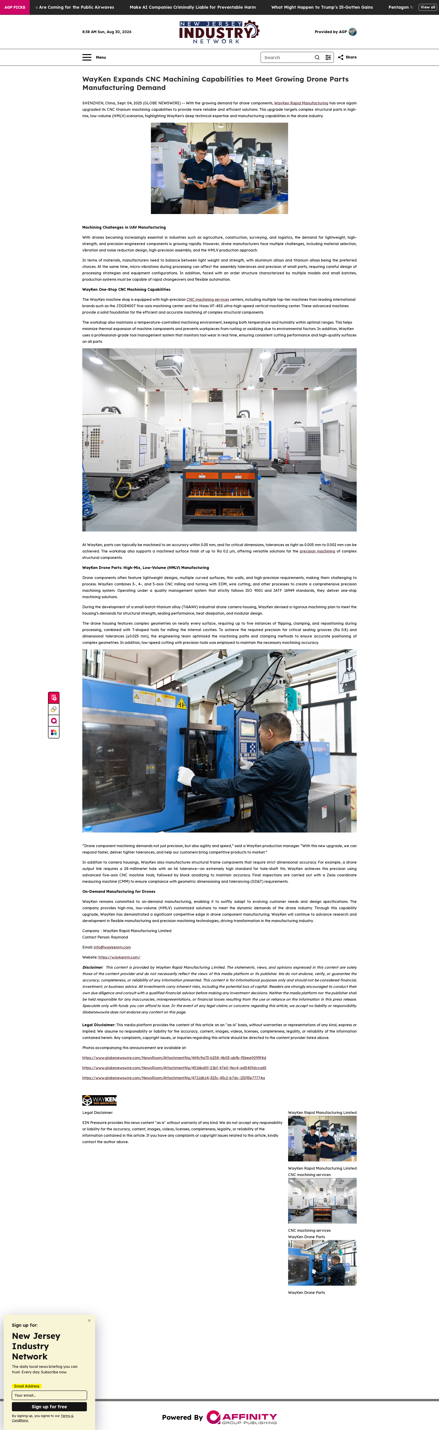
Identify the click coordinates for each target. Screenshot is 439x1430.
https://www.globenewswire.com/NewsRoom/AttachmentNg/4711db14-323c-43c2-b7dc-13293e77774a (173, 1078)
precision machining (317, 551)
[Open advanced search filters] (328, 57)
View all (428, 7)
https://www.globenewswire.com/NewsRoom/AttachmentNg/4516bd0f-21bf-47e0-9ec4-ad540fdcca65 (174, 1067)
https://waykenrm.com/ (119, 957)
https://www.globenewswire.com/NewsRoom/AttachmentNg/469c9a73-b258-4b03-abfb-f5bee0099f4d (174, 1057)
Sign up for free (49, 1406)
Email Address (26, 1386)
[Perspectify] (53, 709)
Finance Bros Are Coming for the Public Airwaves (62, 7)
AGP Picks (15, 7)
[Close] (89, 1320)
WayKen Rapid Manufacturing (301, 103)
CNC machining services (208, 299)
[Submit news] (53, 698)
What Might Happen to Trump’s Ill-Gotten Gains (322, 7)
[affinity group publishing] (53, 721)
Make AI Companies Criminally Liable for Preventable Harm (193, 7)
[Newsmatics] (53, 732)
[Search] (317, 57)
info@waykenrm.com (112, 947)
